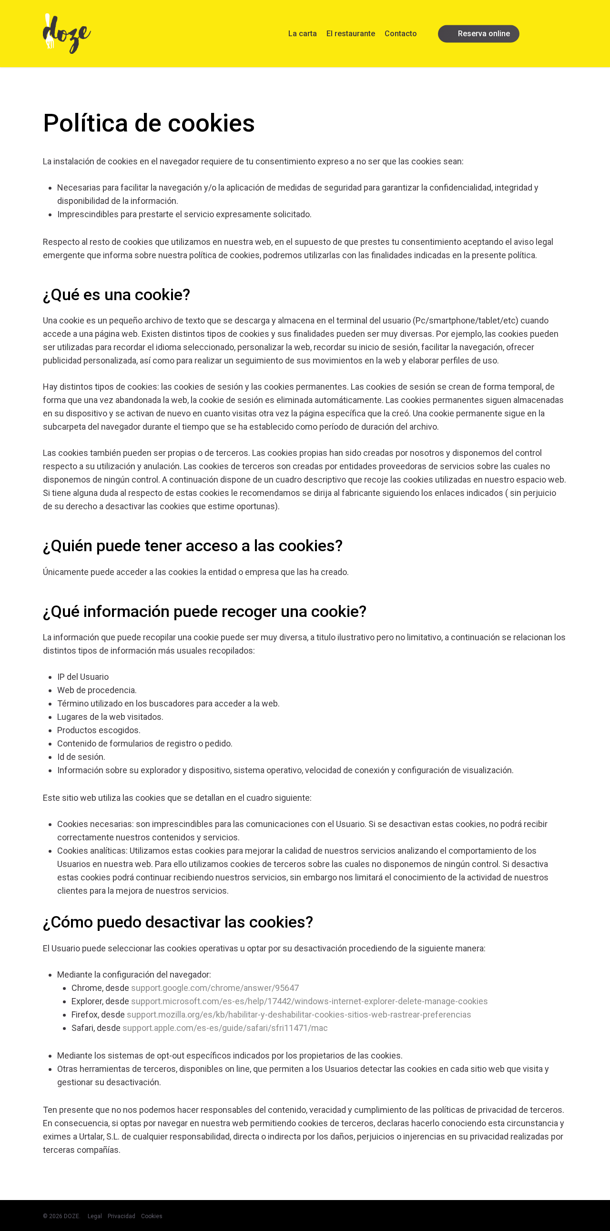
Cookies (152, 1216)
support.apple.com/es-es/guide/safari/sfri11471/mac (225, 1028)
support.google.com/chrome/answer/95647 (215, 988)
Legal (95, 1216)
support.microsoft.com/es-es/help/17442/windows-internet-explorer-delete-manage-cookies (309, 1001)
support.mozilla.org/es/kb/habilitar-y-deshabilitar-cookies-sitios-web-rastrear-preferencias (299, 1014)
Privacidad (121, 1216)
